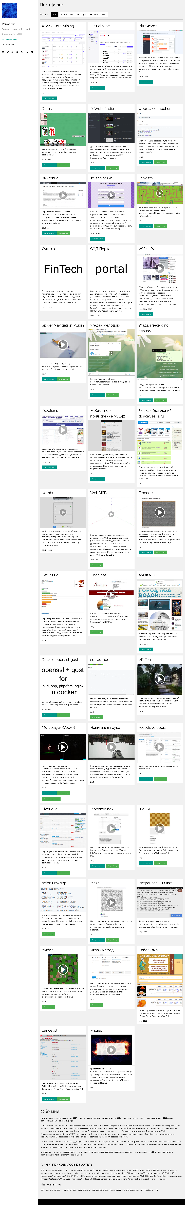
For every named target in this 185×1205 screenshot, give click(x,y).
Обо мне (10, 44)
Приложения (100, 14)
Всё (54, 14)
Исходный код (63, 165)
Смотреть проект (49, 98)
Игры (83, 14)
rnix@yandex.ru (151, 1190)
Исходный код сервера (51, 799)
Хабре (141, 542)
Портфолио (11, 40)
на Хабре (64, 1086)
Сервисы (68, 14)
